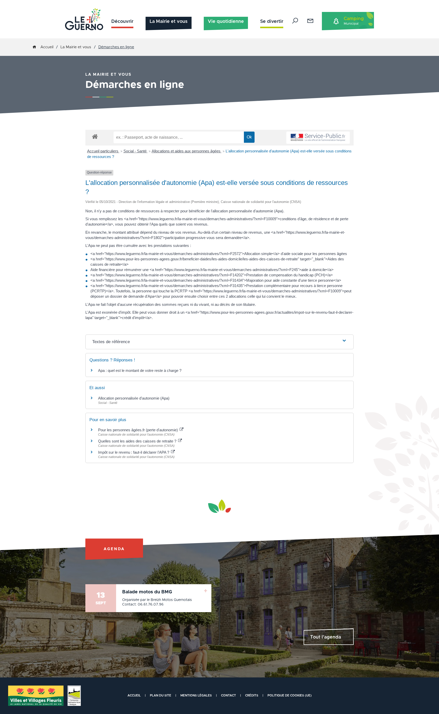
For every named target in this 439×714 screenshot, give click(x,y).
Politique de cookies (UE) (290, 695)
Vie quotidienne (226, 21)
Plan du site (160, 695)
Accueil (46, 47)
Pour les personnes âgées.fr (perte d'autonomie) (138, 430)
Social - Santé (135, 151)
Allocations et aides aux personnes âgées (187, 151)
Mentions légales (196, 695)
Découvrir (122, 21)
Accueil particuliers (103, 151)
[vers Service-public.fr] (318, 138)
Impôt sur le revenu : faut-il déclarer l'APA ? (134, 452)
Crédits (251, 695)
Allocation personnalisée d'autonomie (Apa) (133, 398)
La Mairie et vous (168, 21)
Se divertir (271, 21)
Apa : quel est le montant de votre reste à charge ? (139, 370)
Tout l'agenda (325, 637)
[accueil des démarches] (95, 136)
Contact (228, 695)
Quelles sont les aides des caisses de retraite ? (137, 441)
